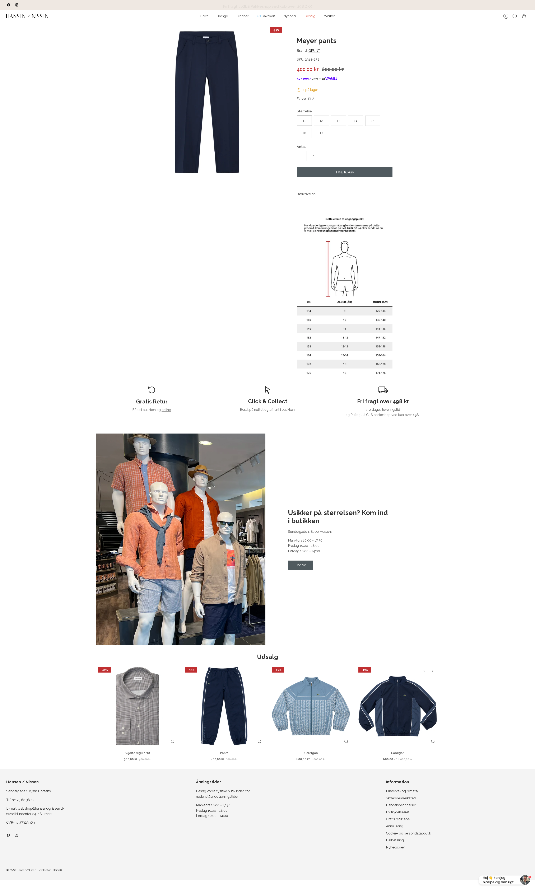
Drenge (222, 16)
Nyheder (290, 16)
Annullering (394, 826)
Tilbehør (242, 16)
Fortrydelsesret (397, 812)
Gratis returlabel (398, 819)
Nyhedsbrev (395, 847)
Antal (301, 147)
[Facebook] (9, 5)
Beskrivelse (306, 194)
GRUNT (314, 51)
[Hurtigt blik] (173, 741)
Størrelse (304, 111)
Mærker (329, 16)
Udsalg (310, 16)
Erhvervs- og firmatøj (402, 791)
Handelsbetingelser (401, 805)
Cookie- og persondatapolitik (408, 833)
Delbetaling (395, 840)
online (166, 410)
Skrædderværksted (401, 798)
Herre (204, 16)
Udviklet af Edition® (49, 870)
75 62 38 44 (26, 800)
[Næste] (357, 5)
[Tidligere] (178, 5)
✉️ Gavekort (266, 16)
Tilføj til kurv (344, 172)
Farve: (302, 99)
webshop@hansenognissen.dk (41, 808)
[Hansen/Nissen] (27, 16)
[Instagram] (17, 5)
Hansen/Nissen (26, 870)
